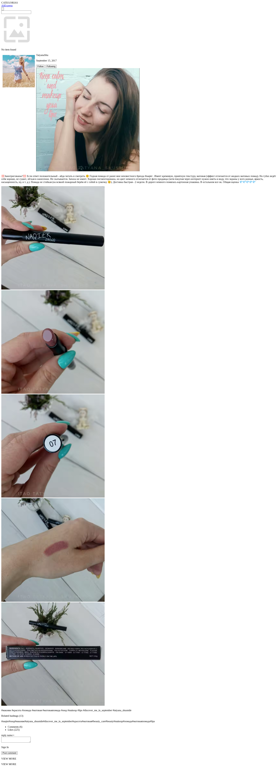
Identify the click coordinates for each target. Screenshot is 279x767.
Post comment (9, 753)
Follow (40, 66)
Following (51, 66)
